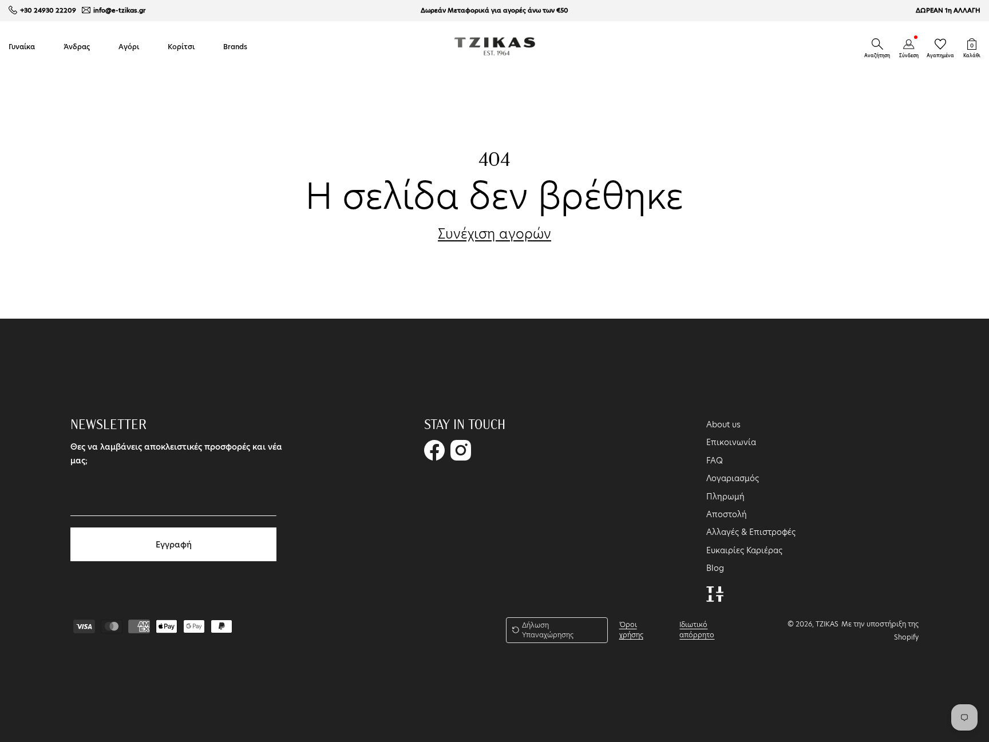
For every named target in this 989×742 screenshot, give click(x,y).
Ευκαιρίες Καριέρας (744, 550)
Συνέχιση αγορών (494, 233)
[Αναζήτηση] (877, 44)
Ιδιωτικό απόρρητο (696, 630)
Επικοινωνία (731, 442)
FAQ (714, 460)
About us (723, 424)
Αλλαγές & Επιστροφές (751, 532)
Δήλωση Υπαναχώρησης (547, 630)
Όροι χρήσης (631, 630)
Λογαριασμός (732, 478)
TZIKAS (827, 624)
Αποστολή (726, 514)
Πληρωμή (725, 496)
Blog (715, 568)
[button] (877, 44)
